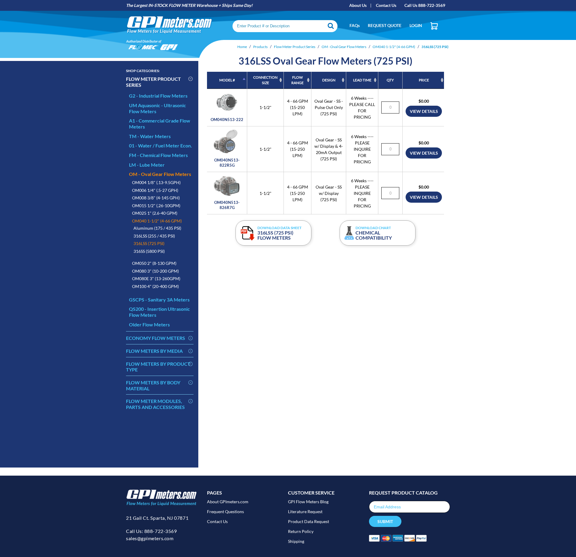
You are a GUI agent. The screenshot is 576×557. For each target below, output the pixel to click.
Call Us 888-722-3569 (424, 5)
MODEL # (227, 80)
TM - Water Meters (150, 136)
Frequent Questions (225, 511)
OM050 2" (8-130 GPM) (154, 263)
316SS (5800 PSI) (149, 251)
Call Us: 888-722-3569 (151, 531)
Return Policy (301, 531)
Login (416, 25)
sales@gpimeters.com (149, 538)
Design (328, 80)
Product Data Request (308, 521)
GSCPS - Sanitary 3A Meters (159, 299)
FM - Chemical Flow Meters (158, 155)
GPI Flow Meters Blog (308, 501)
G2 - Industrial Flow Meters (158, 95)
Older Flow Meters (149, 324)
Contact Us (386, 5)
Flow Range (297, 80)
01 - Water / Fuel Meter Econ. (160, 145)
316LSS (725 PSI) (149, 243)
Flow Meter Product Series (153, 82)
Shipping (296, 541)
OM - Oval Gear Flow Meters (160, 174)
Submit (385, 521)
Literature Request (305, 511)
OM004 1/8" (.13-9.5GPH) (156, 182)
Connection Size (265, 80)
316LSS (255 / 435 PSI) (154, 235)
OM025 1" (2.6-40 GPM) (154, 213)
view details (424, 111)
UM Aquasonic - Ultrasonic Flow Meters (157, 108)
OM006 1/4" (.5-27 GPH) (155, 190)
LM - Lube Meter (147, 165)
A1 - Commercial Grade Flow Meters (159, 123)
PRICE (424, 80)
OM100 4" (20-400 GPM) (155, 286)
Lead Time (362, 80)
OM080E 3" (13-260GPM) (156, 278)
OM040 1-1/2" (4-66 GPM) (157, 220)
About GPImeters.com (227, 501)
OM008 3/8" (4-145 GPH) (156, 197)
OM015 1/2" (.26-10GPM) (156, 205)
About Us (358, 5)
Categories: (143, 70)
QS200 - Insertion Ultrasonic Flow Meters (159, 312)
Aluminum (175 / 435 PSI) (157, 228)
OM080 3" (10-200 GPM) (155, 271)
